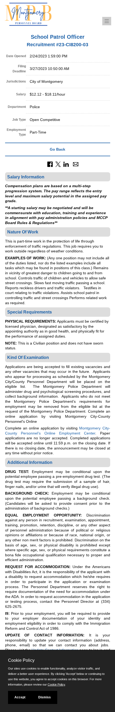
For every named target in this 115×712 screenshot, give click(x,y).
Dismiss (44, 697)
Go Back (57, 149)
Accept (19, 697)
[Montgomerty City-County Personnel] (47, 14)
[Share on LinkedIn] (66, 164)
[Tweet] (58, 164)
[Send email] (75, 164)
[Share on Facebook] (50, 164)
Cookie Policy (56, 684)
